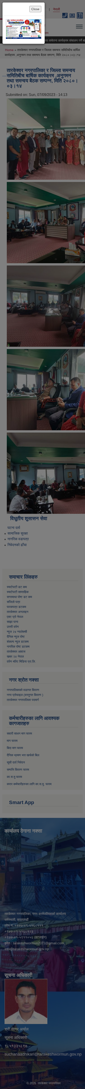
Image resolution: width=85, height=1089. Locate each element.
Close (35, 9)
